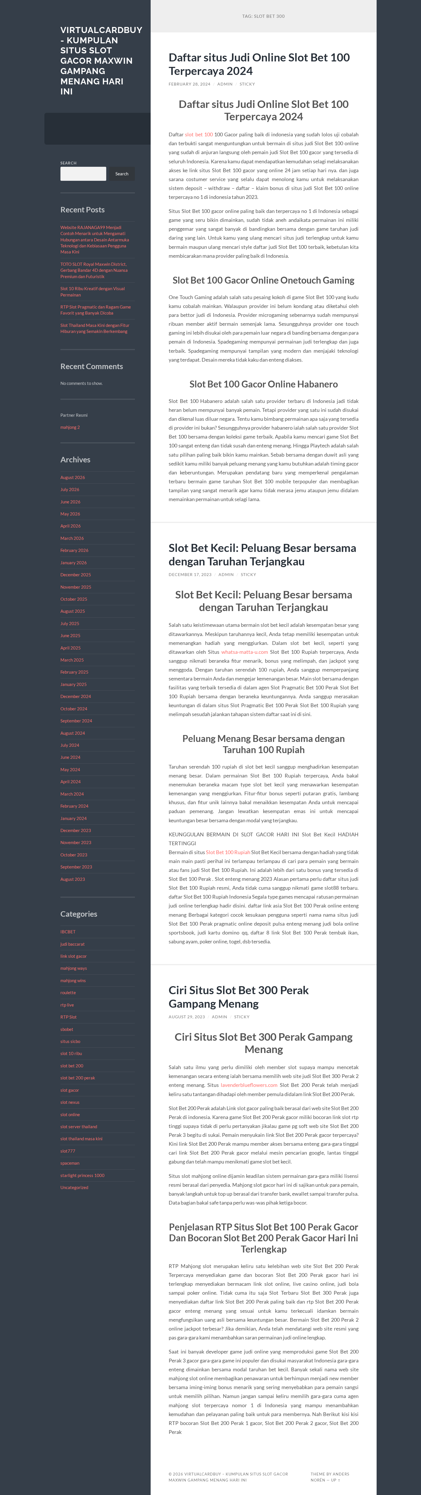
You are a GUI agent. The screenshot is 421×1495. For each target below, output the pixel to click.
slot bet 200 (71, 1065)
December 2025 (75, 574)
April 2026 (70, 525)
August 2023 (72, 879)
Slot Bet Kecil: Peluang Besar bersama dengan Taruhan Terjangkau (262, 554)
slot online (70, 1114)
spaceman (69, 1163)
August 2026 (72, 477)
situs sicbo (70, 1041)
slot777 (67, 1150)
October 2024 (73, 708)
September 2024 (76, 720)
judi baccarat (72, 944)
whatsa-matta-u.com (244, 652)
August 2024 (72, 733)
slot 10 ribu (71, 1053)
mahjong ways (73, 968)
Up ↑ (336, 1480)
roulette (68, 992)
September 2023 (76, 866)
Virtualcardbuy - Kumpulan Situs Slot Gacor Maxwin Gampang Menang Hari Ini (101, 60)
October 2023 (73, 854)
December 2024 (75, 696)
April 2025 (70, 647)
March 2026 (72, 538)
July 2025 (69, 623)
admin (225, 84)
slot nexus (70, 1102)
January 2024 (73, 818)
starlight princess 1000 (82, 1175)
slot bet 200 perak (77, 1077)
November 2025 (75, 587)
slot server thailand (78, 1126)
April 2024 (70, 781)
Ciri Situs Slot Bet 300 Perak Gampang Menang (239, 996)
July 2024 (69, 745)
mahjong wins (73, 980)
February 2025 (74, 671)
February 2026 (74, 550)
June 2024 (70, 757)
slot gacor (69, 1090)
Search (68, 163)
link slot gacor (73, 956)
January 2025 (73, 684)
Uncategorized (74, 1187)
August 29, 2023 (187, 1017)
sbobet (66, 1029)
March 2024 (72, 793)
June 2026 (70, 501)
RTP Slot (68, 1016)
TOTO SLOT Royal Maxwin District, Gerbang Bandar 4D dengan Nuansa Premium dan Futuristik (94, 270)
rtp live (67, 1004)
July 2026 (69, 489)
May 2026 (70, 513)
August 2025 (72, 611)
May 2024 (70, 769)
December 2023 (75, 830)
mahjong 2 (70, 427)
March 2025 (72, 659)
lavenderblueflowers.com (249, 1085)
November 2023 (75, 842)
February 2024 (74, 805)
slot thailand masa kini (81, 1138)
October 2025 (73, 599)
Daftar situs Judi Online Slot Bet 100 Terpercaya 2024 (259, 63)
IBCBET (68, 931)
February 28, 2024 (189, 84)
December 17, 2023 (190, 574)
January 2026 (73, 562)
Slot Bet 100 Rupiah (228, 852)
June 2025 (70, 635)
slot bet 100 (199, 134)
